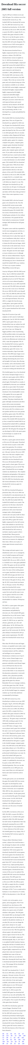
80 (19, 1041)
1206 (24, 1035)
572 (3, 1037)
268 (7, 1039)
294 (19, 1043)
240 (15, 1041)
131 (3, 1039)
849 (18, 1037)
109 (11, 1043)
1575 (7, 1035)
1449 (3, 1041)
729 (19, 1033)
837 (11, 1039)
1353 (24, 1039)
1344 (23, 1043)
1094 (20, 1035)
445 (3, 1035)
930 (8, 1041)
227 (23, 1033)
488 (3, 1043)
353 (7, 1033)
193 (15, 1033)
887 (12, 1035)
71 (10, 1037)
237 (15, 1035)
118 (7, 1043)
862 (15, 1039)
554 (12, 1041)
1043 (23, 1037)
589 (7, 1037)
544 (11, 1033)
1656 (19, 1039)
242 (14, 1037)
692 (3, 1033)
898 (23, 1041)
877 (15, 1043)
